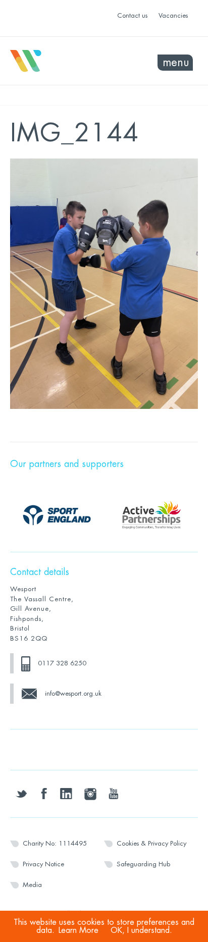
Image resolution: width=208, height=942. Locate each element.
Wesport (57, 61)
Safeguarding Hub (143, 864)
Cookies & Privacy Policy (151, 843)
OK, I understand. (141, 930)
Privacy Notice (43, 864)
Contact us (132, 15)
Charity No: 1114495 (55, 843)
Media (32, 884)
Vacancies (173, 15)
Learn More (78, 930)
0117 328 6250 (62, 663)
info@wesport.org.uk (73, 693)
